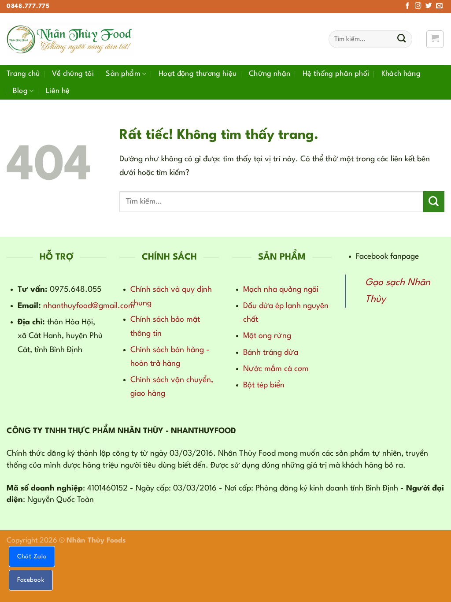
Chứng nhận (270, 74)
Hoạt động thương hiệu (198, 74)
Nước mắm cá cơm (276, 369)
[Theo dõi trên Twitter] (428, 6)
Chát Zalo (32, 557)
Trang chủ (23, 74)
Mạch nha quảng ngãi (280, 290)
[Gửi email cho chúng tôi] (439, 6)
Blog (20, 91)
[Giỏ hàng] (435, 39)
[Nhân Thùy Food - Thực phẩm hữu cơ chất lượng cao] (70, 39)
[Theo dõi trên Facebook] (407, 6)
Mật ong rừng (267, 336)
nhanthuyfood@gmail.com (89, 306)
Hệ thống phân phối (336, 74)
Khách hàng (401, 74)
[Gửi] (401, 39)
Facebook (30, 580)
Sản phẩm (123, 74)
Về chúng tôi (73, 74)
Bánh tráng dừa (270, 353)
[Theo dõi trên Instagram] (418, 6)
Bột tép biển (264, 385)
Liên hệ (58, 91)
